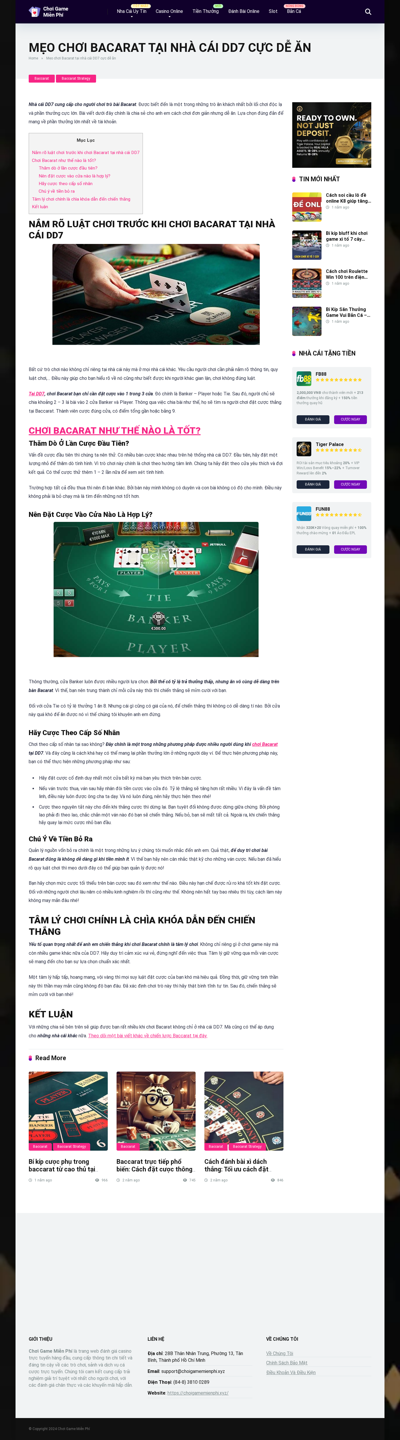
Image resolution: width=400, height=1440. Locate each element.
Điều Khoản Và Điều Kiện (291, 1372)
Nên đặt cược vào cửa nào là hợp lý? (74, 176)
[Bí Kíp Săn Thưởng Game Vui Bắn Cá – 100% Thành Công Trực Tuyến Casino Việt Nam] (307, 334)
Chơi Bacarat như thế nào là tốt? (64, 160)
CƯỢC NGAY (350, 419)
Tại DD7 (37, 394)
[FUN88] (304, 519)
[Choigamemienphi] (49, 9)
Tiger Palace (330, 444)
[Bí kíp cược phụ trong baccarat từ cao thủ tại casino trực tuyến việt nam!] (68, 1111)
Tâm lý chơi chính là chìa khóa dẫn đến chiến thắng (81, 199)
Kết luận (40, 206)
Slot (273, 11)
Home (33, 58)
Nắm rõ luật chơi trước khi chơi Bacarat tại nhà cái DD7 (86, 152)
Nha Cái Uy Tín (131, 11)
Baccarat (42, 78)
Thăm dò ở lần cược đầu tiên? (68, 168)
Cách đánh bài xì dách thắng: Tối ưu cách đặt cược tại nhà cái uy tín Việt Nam (242, 1173)
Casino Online (169, 11)
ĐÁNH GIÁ (313, 419)
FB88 (321, 374)
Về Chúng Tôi (279, 1353)
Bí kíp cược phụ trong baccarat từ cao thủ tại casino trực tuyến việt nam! (68, 1169)
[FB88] (304, 384)
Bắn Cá (294, 11)
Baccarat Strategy (76, 78)
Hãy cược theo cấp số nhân (66, 183)
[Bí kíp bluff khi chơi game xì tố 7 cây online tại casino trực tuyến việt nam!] (307, 258)
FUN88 (323, 509)
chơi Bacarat (265, 744)
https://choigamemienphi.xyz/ (198, 1393)
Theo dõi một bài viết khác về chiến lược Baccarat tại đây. (147, 1035)
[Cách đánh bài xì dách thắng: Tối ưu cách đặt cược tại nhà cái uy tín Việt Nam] (243, 1111)
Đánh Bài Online (243, 11)
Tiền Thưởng (205, 11)
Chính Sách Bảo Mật (286, 1363)
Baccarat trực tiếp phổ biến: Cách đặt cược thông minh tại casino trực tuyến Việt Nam (154, 1173)
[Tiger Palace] (304, 454)
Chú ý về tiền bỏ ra (57, 191)
